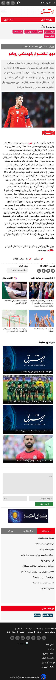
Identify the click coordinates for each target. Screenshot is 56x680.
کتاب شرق (9, 19)
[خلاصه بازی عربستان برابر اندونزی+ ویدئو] (28, 419)
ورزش (51, 46)
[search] (3, 3)
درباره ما (51, 648)
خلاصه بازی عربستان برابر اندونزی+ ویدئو (33, 430)
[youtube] (12, 638)
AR (8, 2)
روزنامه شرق (46, 19)
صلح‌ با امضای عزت (46, 549)
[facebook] (44, 271)
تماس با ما (50, 644)
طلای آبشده (47, 615)
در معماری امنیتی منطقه (44, 543)
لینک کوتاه (23, 266)
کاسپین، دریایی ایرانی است (43, 582)
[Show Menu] (3, 9)
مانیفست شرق (48, 657)
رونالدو (37, 259)
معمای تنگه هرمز (47, 588)
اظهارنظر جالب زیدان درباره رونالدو (36, 371)
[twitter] (48, 271)
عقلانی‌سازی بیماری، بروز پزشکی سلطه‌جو (37, 571)
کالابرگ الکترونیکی (34, 31)
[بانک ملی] (28, 522)
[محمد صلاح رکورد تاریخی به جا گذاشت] (28, 449)
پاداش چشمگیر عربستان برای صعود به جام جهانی (30, 401)
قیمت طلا (18, 31)
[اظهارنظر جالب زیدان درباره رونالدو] (28, 360)
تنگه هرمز (49, 36)
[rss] (44, 638)
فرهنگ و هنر (50, 632)
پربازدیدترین (28, 530)
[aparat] (23, 638)
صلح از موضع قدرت (46, 538)
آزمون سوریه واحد (46, 560)
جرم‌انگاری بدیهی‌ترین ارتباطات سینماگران (38, 566)
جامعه (38, 628)
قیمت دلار (49, 31)
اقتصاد (20, 628)
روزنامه (10, 530)
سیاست (29, 628)
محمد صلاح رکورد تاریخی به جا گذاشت (34, 460)
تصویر (22, 632)
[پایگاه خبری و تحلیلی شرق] (47, 11)
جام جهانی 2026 (21, 259)
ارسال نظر (44, 504)
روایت (30, 632)
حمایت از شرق (49, 653)
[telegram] (53, 271)
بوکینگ (37, 615)
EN (13, 2)
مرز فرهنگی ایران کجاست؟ (43, 577)
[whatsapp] (39, 271)
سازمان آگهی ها (48, 666)
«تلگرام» (50, 250)
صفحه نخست (50, 628)
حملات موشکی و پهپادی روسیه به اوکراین (37, 554)
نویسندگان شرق (48, 662)
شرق (30, 143)
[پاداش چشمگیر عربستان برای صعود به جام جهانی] (28, 389)
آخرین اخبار (46, 530)
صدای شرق (11, 632)
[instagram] (39, 638)
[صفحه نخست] (17, 3)
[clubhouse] (17, 638)
